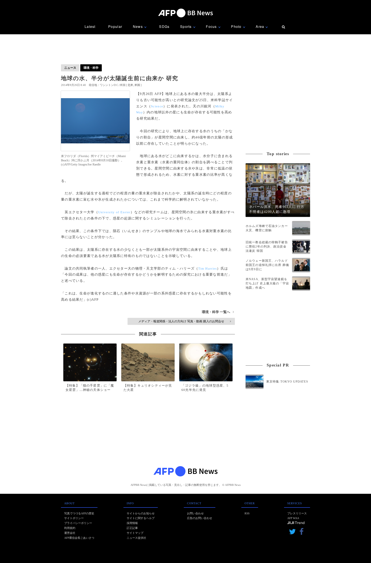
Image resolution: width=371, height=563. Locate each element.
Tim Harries (207, 268)
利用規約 (69, 528)
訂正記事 (132, 528)
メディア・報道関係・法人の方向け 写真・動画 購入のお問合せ (184, 321)
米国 (137, 85)
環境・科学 (91, 67)
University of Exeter (114, 212)
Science (157, 106)
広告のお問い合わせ (199, 518)
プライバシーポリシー (78, 523)
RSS (247, 513)
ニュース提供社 (136, 537)
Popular (115, 26)
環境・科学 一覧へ (218, 312)
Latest (90, 26)
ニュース (70, 67)
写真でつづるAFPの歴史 (79, 513)
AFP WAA (293, 518)
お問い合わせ (195, 513)
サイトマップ (135, 532)
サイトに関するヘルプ (141, 518)
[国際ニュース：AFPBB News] (185, 13)
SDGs (164, 26)
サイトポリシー (74, 518)
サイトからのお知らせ (141, 513)
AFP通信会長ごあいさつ (79, 537)
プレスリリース (297, 513)
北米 (130, 85)
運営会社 (69, 532)
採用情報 (132, 523)
